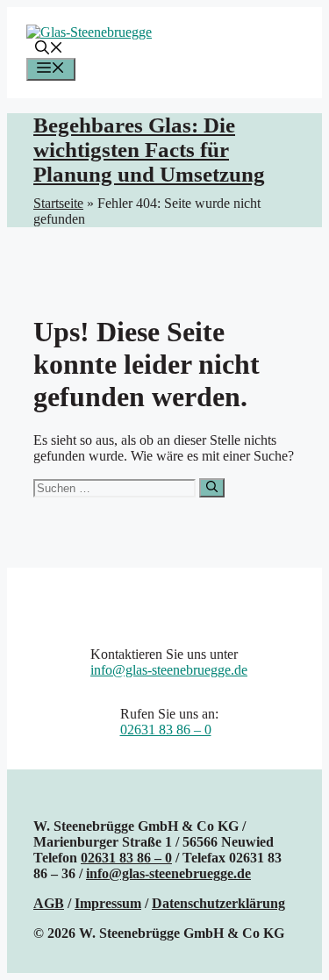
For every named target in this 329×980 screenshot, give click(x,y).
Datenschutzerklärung (218, 903)
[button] (49, 49)
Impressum (108, 903)
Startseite (58, 203)
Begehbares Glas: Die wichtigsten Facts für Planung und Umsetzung (149, 149)
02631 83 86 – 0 (165, 729)
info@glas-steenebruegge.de (168, 669)
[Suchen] (212, 487)
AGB (48, 903)
